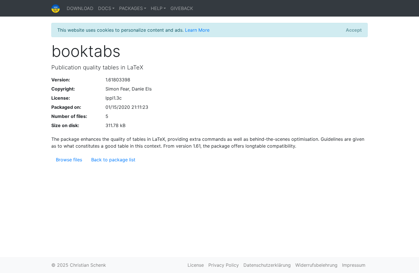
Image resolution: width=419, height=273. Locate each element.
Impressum (353, 265)
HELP (156, 8)
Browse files (69, 159)
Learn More (197, 30)
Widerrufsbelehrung (316, 265)
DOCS (104, 8)
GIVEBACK (181, 8)
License (196, 265)
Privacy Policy (223, 265)
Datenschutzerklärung (267, 265)
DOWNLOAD (80, 8)
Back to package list (113, 159)
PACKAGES (131, 8)
